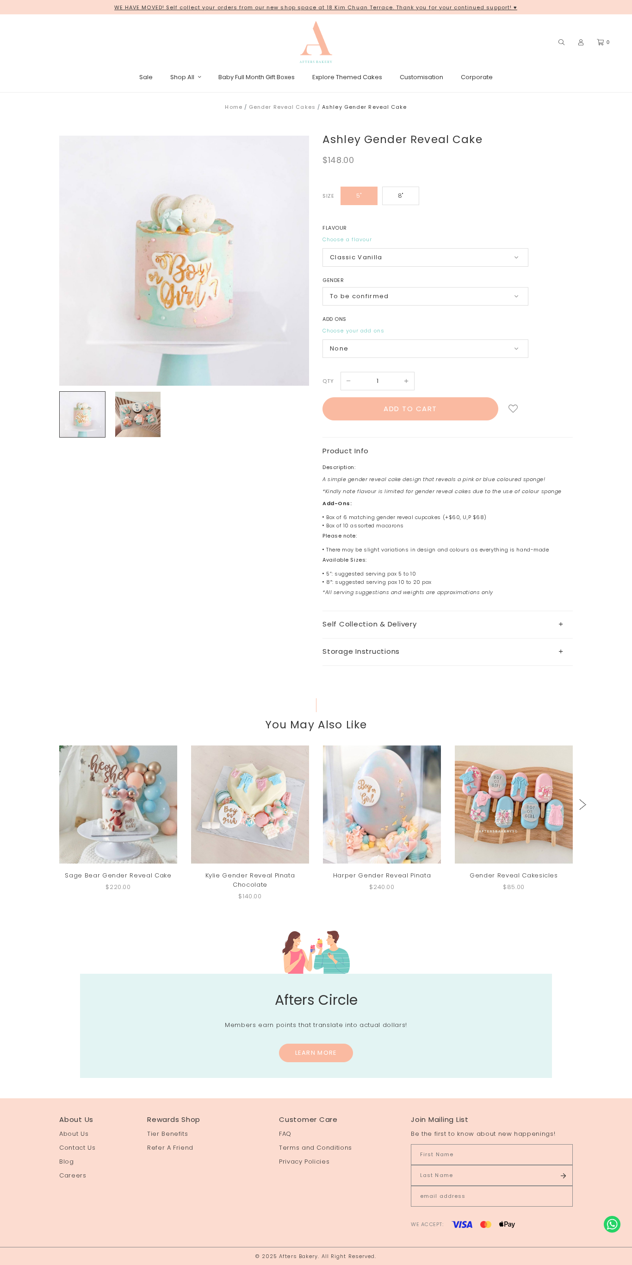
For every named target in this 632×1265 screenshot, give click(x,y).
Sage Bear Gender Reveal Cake (118, 875)
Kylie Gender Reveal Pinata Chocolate (250, 880)
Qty (328, 381)
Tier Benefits (167, 1133)
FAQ (285, 1133)
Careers (73, 1175)
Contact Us (77, 1147)
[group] (82, 414)
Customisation (421, 77)
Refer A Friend (170, 1147)
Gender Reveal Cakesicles (514, 875)
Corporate (477, 77)
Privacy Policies (304, 1161)
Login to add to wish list (513, 408)
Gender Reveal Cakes (282, 107)
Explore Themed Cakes (347, 77)
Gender (333, 280)
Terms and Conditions (315, 1147)
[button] (582, 804)
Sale (146, 77)
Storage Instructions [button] (361, 651)
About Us (73, 1133)
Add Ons (334, 319)
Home (233, 107)
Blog (66, 1161)
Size (328, 196)
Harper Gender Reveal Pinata (382, 875)
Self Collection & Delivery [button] (369, 624)
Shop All (182, 77)
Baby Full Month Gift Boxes (256, 77)
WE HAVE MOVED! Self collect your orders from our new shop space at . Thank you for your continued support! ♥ (315, 7)
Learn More (316, 1052)
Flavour (334, 228)
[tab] (447, 624)
